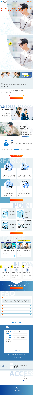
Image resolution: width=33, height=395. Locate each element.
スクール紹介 (17, 1)
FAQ (24, 1)
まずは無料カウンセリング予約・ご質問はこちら (16, 155)
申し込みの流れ (21, 1)
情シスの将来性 (13, 1)
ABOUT (9, 1)
